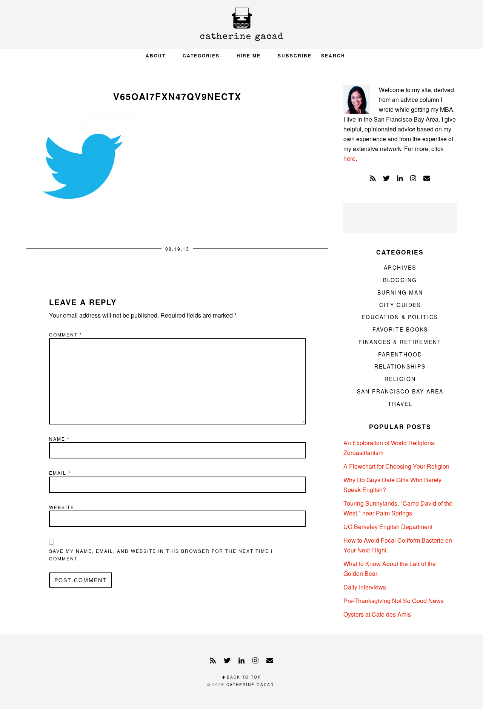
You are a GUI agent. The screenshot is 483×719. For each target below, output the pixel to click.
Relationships (400, 366)
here (349, 158)
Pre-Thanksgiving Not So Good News (393, 600)
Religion (400, 379)
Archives (400, 267)
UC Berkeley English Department (387, 526)
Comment (65, 334)
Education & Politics (400, 317)
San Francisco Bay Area (400, 391)
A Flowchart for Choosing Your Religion (396, 466)
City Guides (400, 305)
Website (61, 507)
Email (60, 472)
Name (59, 438)
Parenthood (400, 354)
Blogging (400, 280)
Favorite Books (400, 329)
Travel (400, 403)
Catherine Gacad (241, 24)
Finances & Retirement (399, 342)
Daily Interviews (364, 587)
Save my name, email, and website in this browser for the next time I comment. (161, 555)
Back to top (243, 677)
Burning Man (400, 292)
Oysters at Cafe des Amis (377, 614)
